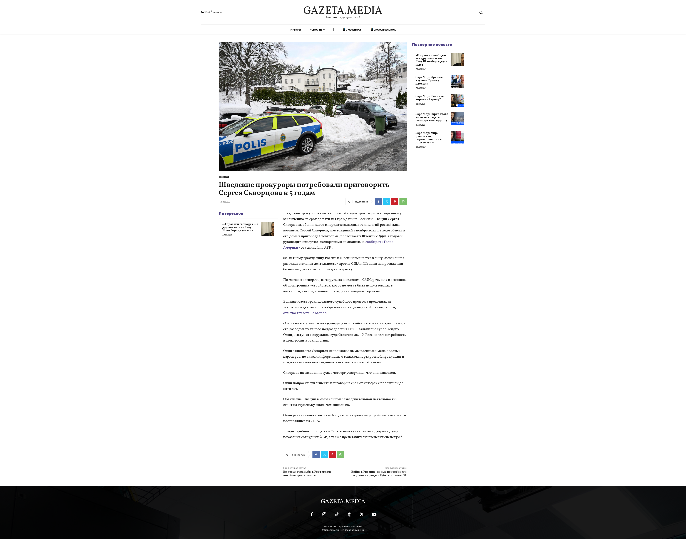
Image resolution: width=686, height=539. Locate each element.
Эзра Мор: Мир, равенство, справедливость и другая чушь (429, 138)
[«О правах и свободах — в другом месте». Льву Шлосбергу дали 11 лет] (267, 229)
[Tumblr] (349, 515)
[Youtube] (374, 515)
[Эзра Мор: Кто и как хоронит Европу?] (457, 100)
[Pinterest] (394, 201)
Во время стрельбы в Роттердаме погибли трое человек (307, 473)
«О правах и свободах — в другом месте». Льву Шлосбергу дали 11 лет (240, 227)
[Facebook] (378, 201)
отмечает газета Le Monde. (305, 313)
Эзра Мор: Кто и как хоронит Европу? (430, 98)
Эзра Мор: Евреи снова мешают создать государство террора (432, 117)
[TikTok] (336, 515)
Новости (223, 177)
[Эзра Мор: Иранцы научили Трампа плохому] (457, 81)
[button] (481, 12)
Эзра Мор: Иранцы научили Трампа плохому (429, 80)
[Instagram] (324, 515)
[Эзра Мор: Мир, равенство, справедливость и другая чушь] (457, 137)
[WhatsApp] (403, 201)
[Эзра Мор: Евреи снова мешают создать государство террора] (457, 118)
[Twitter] (386, 201)
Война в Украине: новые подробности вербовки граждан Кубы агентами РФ (379, 473)
